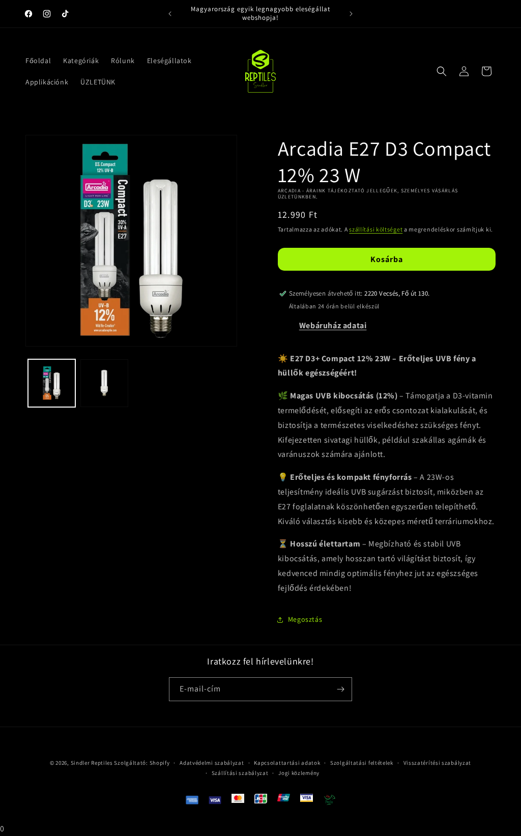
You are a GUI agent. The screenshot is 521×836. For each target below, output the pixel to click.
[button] (441, 71)
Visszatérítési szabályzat (437, 762)
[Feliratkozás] (340, 689)
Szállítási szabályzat (240, 772)
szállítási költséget (375, 229)
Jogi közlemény (299, 772)
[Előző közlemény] (170, 13)
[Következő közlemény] (351, 13)
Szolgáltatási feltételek (361, 762)
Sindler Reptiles (92, 762)
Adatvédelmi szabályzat (212, 762)
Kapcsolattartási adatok (287, 762)
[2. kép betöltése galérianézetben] (104, 383)
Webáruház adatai (333, 325)
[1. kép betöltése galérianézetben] (51, 383)
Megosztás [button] (305, 619)
